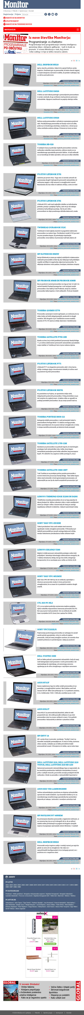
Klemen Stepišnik (11, 906)
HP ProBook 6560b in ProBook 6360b (56, 280)
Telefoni (72, 896)
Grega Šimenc (32, 906)
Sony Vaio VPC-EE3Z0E (49, 523)
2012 (63, 885)
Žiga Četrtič (26, 903)
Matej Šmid (41, 906)
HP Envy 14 (43, 735)
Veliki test (53, 896)
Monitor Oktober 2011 (71, 356)
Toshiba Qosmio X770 (48, 310)
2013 (59, 885)
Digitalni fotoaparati (52, 894)
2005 (19, 887)
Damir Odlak (51, 904)
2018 (39, 885)
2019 (35, 885)
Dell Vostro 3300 (46, 656)
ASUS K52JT (43, 709)
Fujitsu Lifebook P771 (49, 363)
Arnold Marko (40, 904)
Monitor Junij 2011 (72, 648)
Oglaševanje (23, 11)
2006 (15, 887)
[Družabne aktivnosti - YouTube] (52, 14)
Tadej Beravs (9, 903)
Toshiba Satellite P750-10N (52, 337)
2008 (7, 887)
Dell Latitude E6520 (48, 91)
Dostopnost (59, 1013)
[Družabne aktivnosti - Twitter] (49, 14)
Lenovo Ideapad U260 (48, 549)
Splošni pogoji (47, 1013)
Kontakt (31, 11)
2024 (15, 885)
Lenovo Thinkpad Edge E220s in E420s (57, 496)
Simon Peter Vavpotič (62, 906)
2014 (55, 885)
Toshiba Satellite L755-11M (52, 443)
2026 (7, 885)
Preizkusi (8, 894)
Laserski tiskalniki (12, 896)
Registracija (8, 14)
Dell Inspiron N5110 (48, 64)
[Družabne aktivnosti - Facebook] (45, 14)
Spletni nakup (12, 21)
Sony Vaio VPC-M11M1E (49, 576)
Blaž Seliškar (69, 83)
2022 (23, 885)
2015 (51, 885)
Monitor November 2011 (71, 219)
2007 (11, 887)
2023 (19, 885)
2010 (71, 885)
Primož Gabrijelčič (60, 903)
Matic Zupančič (61, 193)
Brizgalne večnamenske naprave (34, 894)
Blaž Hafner (60, 834)
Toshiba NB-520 (45, 144)
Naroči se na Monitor (15, 18)
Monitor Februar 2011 (71, 834)
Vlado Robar (62, 488)
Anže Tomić (50, 906)
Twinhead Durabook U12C (51, 227)
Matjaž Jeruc (20, 904)
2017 (43, 885)
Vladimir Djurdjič (37, 903)
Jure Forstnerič (68, 163)
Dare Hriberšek (10, 904)
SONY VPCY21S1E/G (47, 629)
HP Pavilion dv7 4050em (50, 815)
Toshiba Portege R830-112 (51, 416)
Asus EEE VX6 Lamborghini (51, 789)
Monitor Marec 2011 (72, 728)
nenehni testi (75, 85)
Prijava (18, 14)
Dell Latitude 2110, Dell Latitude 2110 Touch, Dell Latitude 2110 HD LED (57, 763)
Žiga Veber (59, 219)
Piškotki (15, 11)
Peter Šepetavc (22, 906)
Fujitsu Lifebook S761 (49, 200)
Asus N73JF (43, 682)
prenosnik (67, 85)
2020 (31, 885)
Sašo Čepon (69, 110)
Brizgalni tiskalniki (66, 894)
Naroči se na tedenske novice (19, 24)
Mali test (60, 896)
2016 (47, 885)
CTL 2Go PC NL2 (45, 602)
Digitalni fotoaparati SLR (41, 896)
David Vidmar (10, 908)
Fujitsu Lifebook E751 (49, 174)
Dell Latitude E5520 (48, 117)
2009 (75, 885)
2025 (11, 885)
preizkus (60, 85)
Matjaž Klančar (30, 904)
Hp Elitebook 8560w (48, 254)
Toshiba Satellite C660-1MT (52, 470)
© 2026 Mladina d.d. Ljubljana (22, 1013)
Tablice (67, 896)
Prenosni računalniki (71, 81)
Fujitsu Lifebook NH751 (50, 390)
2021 (27, 885)
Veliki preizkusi (18, 894)
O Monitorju (7, 11)
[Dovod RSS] (56, 14)
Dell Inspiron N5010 (48, 842)
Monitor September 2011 (71, 542)
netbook (67, 810)
